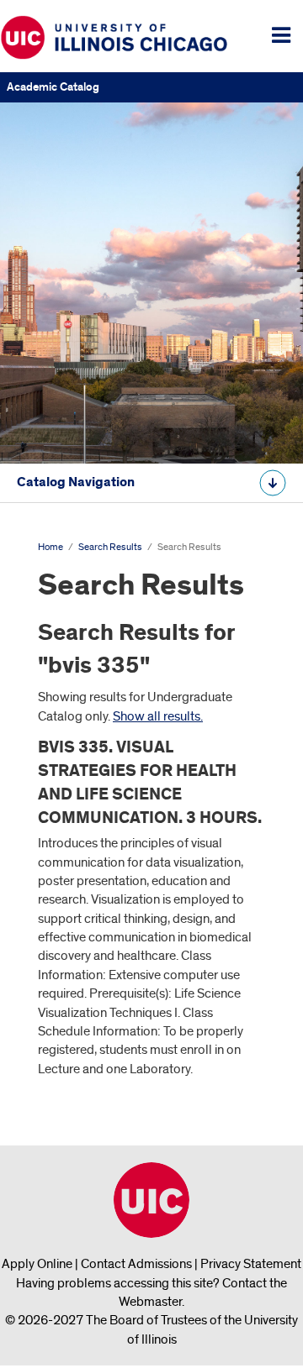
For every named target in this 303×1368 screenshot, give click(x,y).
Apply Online (37, 1263)
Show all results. (158, 716)
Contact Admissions (136, 1263)
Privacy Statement (250, 1263)
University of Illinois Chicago (151, 1200)
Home (50, 547)
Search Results (110, 547)
